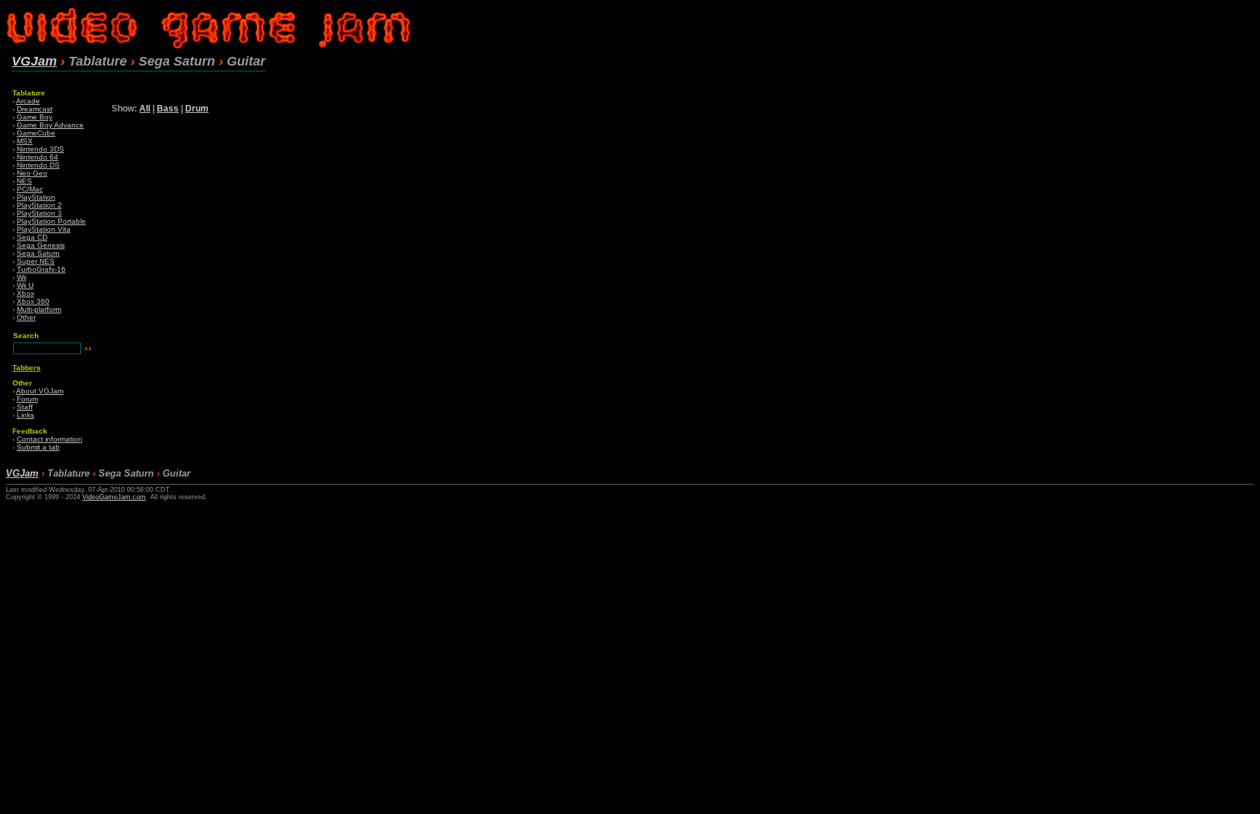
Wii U (25, 285)
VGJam (34, 61)
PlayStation (36, 197)
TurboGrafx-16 (41, 269)
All (144, 108)
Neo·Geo (32, 173)
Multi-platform (39, 309)
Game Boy (34, 117)
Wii (21, 277)
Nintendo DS (38, 165)
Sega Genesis (41, 245)
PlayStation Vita (44, 229)
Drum (197, 108)
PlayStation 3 (39, 213)
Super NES (36, 261)
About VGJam (39, 391)
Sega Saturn (38, 253)
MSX (25, 141)
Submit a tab (38, 447)
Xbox (25, 293)
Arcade (28, 101)
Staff (25, 407)
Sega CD (32, 237)
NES (24, 181)
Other (26, 317)
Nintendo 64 (37, 157)
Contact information (49, 439)
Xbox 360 (33, 301)
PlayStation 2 (39, 205)
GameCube (36, 133)
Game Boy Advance (50, 125)
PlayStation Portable (51, 221)
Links (25, 415)
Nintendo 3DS (40, 149)
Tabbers (26, 368)
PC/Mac (30, 189)
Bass (168, 108)
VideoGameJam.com (114, 497)
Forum (27, 399)
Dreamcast (34, 109)
